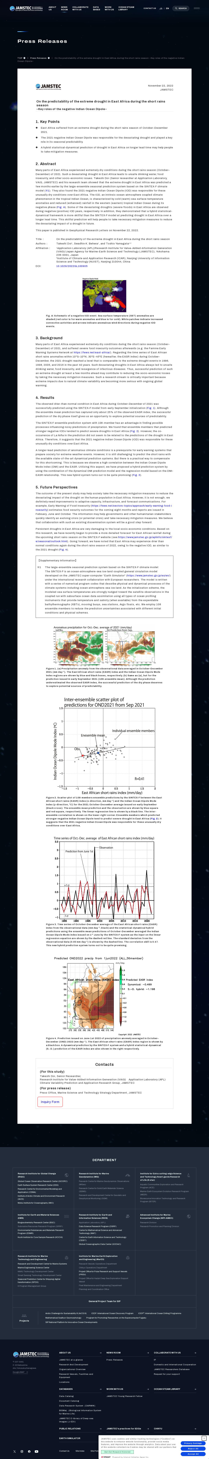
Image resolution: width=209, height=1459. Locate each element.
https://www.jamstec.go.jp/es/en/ (148, 575)
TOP (20, 58)
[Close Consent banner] (204, 1438)
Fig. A (61, 207)
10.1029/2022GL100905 (72, 266)
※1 (47, 190)
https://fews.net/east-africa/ (92, 352)
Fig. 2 (134, 431)
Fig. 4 (63, 549)
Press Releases (38, 58)
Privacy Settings (193, 1443)
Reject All (193, 1449)
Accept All (193, 1454)
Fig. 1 (150, 408)
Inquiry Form (50, 1102)
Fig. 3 (136, 475)
